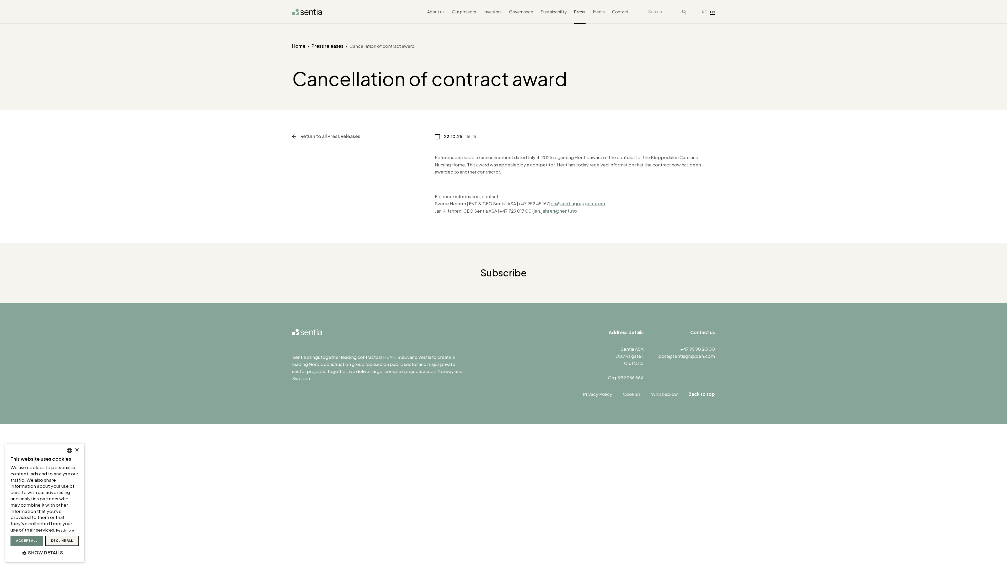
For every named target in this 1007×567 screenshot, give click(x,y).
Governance (521, 11)
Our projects (464, 11)
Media (599, 11)
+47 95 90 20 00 (697, 349)
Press (580, 11)
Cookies (632, 394)
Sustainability (553, 11)
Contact (620, 11)
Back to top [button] (701, 394)
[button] (44, 552)
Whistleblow (664, 394)
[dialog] (44, 503)
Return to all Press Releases (330, 136)
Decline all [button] (62, 541)
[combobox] (69, 450)
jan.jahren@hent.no (555, 211)
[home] (307, 12)
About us (435, 11)
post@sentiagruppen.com (686, 356)
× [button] (77, 450)
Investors (493, 11)
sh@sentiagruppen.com (578, 203)
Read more (65, 530)
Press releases (328, 46)
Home (299, 46)
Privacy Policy (597, 394)
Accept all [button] (27, 541)
